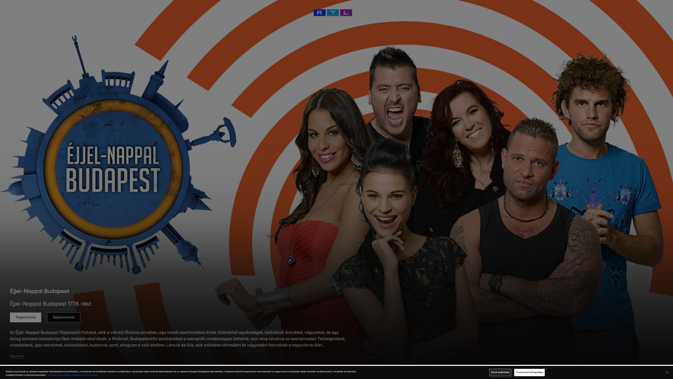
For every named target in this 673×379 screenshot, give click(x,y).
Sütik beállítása (500, 372)
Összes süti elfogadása (529, 372)
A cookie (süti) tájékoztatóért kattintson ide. (72, 375)
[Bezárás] (667, 372)
